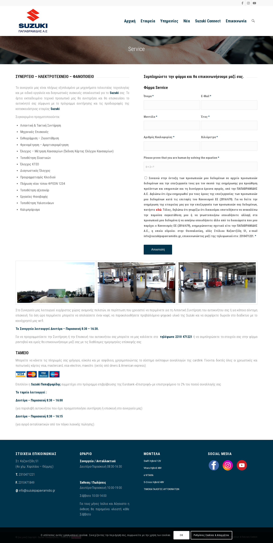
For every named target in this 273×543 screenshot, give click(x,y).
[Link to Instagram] (248, 3)
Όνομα (149, 96)
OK (181, 535)
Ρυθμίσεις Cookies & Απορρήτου (211, 535)
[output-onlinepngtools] (33, 21)
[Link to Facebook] (242, 3)
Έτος (205, 117)
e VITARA (148, 475)
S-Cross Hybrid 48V (154, 482)
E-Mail (206, 96)
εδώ (158, 210)
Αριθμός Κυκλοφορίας (159, 137)
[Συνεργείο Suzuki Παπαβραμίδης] (56, 282)
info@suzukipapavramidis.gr (37, 490)
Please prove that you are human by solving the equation (181, 158)
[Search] (253, 21)
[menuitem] (130, 21)
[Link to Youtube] (254, 3)
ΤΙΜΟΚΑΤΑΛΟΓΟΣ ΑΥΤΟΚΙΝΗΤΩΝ (161, 489)
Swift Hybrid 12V (152, 460)
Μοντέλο (150, 117)
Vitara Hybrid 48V (152, 467)
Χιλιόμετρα (209, 137)
